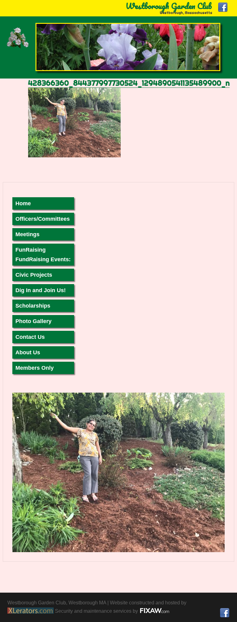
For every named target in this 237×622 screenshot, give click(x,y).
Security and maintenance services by (97, 611)
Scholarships (32, 306)
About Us (27, 352)
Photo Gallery (33, 321)
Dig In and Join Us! (40, 290)
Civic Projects (33, 275)
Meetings (27, 234)
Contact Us (30, 337)
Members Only (34, 368)
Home (23, 203)
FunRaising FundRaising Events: (43, 254)
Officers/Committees (42, 219)
